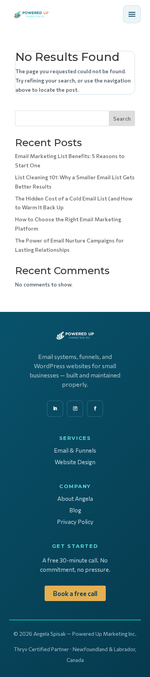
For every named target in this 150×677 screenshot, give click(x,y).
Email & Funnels (75, 450)
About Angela (75, 498)
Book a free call (75, 593)
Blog (75, 510)
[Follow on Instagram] (75, 409)
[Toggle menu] (132, 14)
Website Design (75, 461)
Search (122, 118)
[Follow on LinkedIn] (55, 409)
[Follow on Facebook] (95, 409)
